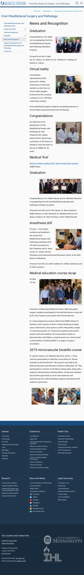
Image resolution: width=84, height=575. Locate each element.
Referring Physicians (65, 453)
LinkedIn (35, 506)
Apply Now (33, 439)
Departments (47, 11)
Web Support (62, 500)
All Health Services (64, 436)
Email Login (6, 439)
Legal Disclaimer (63, 489)
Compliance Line (63, 483)
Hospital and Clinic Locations (68, 447)
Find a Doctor (62, 445)
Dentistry (37, 11)
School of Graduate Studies (39, 455)
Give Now (5, 442)
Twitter (34, 497)
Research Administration (10, 493)
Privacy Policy (62, 494)
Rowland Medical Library (38, 449)
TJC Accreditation (64, 497)
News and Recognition (11, 39)
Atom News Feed (38, 511)
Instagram (36, 503)
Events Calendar (35, 486)
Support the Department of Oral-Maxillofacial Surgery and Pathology (14, 45)
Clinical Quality (63, 442)
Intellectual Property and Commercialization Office (10, 489)
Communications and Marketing (41, 483)
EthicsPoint (62, 486)
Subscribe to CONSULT (37, 491)
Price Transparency (64, 450)
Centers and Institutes (9, 483)
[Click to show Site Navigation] (81, 3)
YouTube (35, 500)
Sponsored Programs (9, 496)
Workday (5, 459)
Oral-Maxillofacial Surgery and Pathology (49, 3)
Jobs (3, 447)
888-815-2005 (21, 561)
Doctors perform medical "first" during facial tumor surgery (54, 163)
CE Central (5, 436)
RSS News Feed (37, 508)
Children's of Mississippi (66, 439)
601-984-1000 (20, 558)
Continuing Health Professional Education (40, 442)
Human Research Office (10, 486)
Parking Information (9, 453)
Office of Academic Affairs (38, 446)
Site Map (5, 456)
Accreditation (34, 436)
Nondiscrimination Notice (66, 491)
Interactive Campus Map (10, 445)
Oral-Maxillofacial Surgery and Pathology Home (14, 25)
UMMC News (34, 489)
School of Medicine (36, 462)
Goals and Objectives (11, 32)
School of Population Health (39, 468)
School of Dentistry (36, 452)
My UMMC (5, 450)
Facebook (35, 494)
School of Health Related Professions (38, 458)
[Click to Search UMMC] (77, 3)
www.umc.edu (6, 553)
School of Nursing (36, 465)
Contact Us (7, 51)
